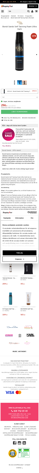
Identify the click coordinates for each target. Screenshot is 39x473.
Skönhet (13, 16)
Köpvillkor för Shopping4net (13, 433)
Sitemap (27, 465)
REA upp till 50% (9, 2)
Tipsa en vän (7, 120)
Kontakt (7, 429)
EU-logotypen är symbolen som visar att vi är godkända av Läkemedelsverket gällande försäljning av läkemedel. (19, 380)
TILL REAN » (6, 146)
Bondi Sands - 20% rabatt (11, 150)
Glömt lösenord (30, 427)
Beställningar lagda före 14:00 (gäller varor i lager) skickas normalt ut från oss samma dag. (19, 372)
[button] (36, 11)
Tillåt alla (19, 253)
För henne (20, 16)
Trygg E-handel (30, 435)
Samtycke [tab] (7, 218)
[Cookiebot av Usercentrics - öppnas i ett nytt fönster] (28, 212)
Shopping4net (5, 16)
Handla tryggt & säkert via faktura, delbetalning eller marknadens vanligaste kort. (19, 387)
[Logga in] (32, 11)
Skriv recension (30, 118)
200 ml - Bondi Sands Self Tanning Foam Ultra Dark (22, 91)
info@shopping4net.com (19, 418)
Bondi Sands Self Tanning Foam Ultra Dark (22, 18)
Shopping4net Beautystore (13, 435)
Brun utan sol (5, 18)
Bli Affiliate (32, 429)
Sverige (19, 468)
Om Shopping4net (31, 433)
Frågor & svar (18, 427)
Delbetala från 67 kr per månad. (11, 108)
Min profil (7, 427)
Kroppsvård (28, 16)
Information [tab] (19, 218)
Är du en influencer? (19, 429)
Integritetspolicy (23, 431)
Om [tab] (32, 218)
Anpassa (18, 259)
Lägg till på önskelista (12, 118)
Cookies (13, 431)
